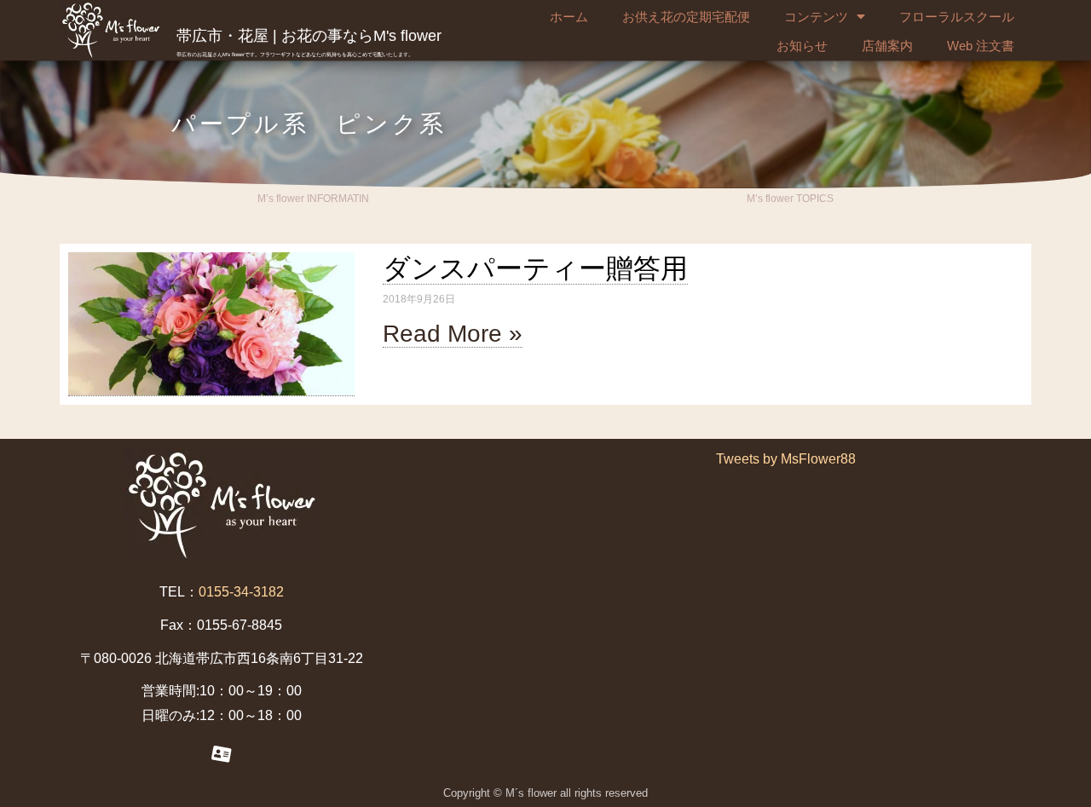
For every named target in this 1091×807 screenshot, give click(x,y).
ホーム (569, 16)
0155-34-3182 (241, 592)
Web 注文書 (980, 45)
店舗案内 (887, 45)
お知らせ (802, 45)
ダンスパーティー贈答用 (535, 268)
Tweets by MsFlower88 (786, 459)
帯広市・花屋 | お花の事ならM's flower (309, 35)
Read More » (452, 333)
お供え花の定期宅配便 (686, 16)
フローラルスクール (956, 16)
